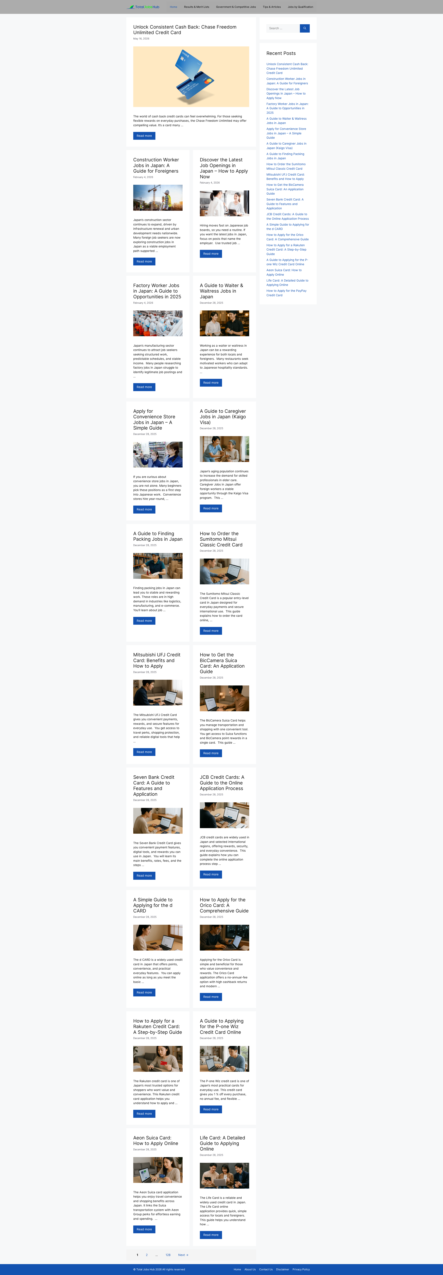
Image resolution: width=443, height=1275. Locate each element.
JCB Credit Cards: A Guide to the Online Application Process (222, 782)
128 (169, 1255)
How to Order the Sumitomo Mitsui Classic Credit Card (221, 539)
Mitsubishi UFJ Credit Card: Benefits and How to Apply (156, 660)
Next (183, 1255)
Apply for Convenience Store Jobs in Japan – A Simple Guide (154, 419)
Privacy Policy (301, 1269)
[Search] (305, 28)
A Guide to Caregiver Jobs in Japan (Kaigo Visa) (223, 416)
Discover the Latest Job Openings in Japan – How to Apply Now (224, 168)
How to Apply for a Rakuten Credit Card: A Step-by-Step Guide (157, 1026)
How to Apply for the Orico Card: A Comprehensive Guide (224, 905)
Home (173, 6)
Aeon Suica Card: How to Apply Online (155, 1140)
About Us (250, 1269)
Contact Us (266, 1269)
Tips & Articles (272, 6)
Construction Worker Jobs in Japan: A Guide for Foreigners (156, 165)
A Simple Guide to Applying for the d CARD (153, 905)
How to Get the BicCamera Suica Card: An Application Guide (222, 663)
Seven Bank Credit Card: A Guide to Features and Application (153, 785)
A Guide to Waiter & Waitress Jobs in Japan (221, 291)
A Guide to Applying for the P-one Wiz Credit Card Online (221, 1026)
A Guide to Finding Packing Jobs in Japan (158, 536)
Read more (144, 135)
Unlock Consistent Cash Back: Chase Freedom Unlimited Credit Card (184, 29)
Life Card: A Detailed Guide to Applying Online (222, 1143)
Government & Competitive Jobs (236, 6)
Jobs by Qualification (300, 6)
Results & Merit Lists (196, 6)
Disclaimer (282, 1269)
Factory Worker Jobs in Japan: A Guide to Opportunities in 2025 (157, 291)
